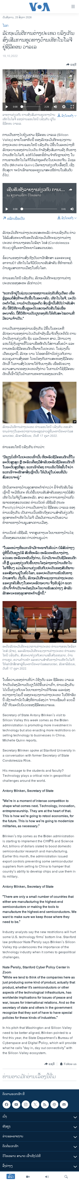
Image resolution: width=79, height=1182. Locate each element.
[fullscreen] (72, 107)
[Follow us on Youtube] (16, 1104)
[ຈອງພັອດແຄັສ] (64, 1104)
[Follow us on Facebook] (7, 1104)
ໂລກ (5, 26)
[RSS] (45, 1104)
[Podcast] (54, 1104)
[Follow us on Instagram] (26, 1104)
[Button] (71, 64)
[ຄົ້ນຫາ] (66, 1176)
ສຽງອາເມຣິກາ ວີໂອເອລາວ (26, 195)
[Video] (27, 1176)
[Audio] (47, 1176)
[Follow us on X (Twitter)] (35, 1104)
